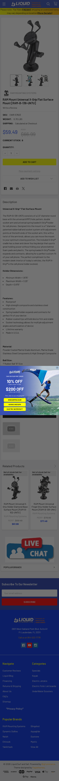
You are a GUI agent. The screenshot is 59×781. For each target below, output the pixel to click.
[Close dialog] (57, 368)
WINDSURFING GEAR (14, 400)
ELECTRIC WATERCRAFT (15, 409)
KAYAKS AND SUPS (15, 404)
